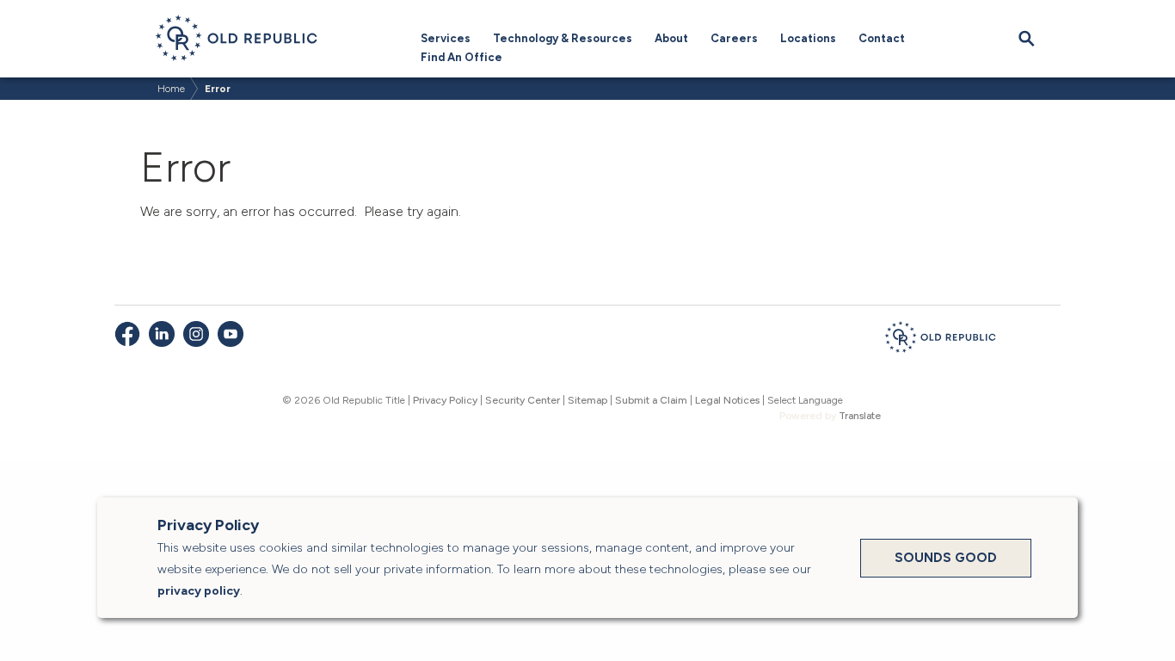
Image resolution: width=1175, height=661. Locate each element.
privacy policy (198, 591)
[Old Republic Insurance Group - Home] (940, 340)
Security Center (522, 400)
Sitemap (587, 400)
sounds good (946, 557)
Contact (881, 38)
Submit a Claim (651, 400)
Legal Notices (727, 400)
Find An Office (461, 57)
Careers (734, 38)
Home (171, 89)
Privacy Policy (445, 400)
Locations (808, 38)
